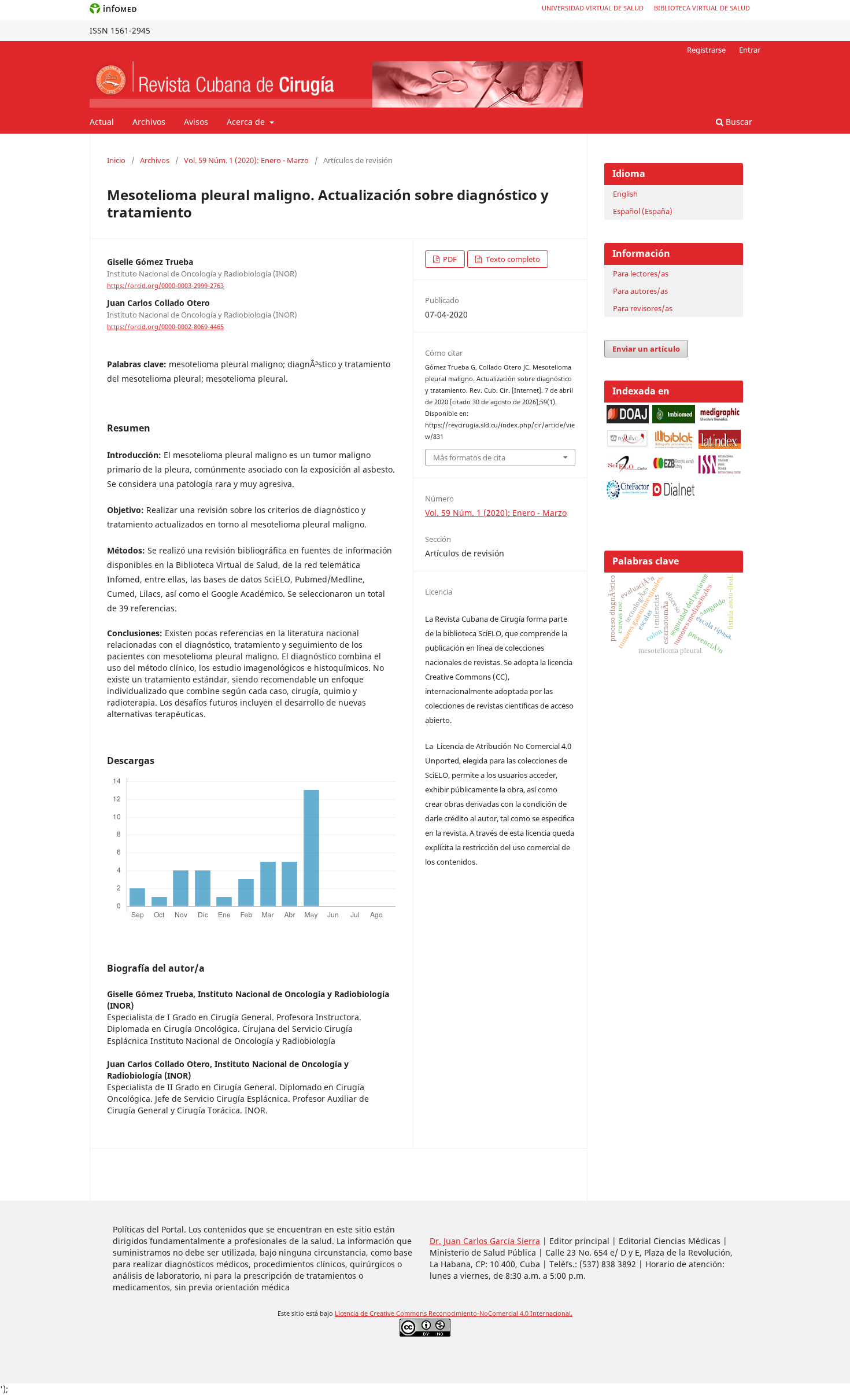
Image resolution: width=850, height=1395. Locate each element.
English (625, 194)
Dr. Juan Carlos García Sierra (485, 1240)
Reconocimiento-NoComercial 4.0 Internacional (499, 1313)
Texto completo (512, 259)
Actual (102, 121)
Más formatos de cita (469, 457)
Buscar (737, 121)
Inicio (116, 160)
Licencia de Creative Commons (381, 1313)
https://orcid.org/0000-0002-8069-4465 (165, 327)
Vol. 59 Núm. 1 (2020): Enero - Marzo (246, 160)
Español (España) (642, 211)
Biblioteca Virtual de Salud (702, 7)
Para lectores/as (640, 273)
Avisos (196, 121)
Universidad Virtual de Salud (593, 7)
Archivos (148, 121)
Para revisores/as (642, 308)
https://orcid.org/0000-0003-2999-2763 (165, 286)
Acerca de (247, 121)
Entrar (749, 50)
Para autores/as (640, 291)
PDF (449, 259)
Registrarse (706, 50)
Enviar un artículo (646, 349)
